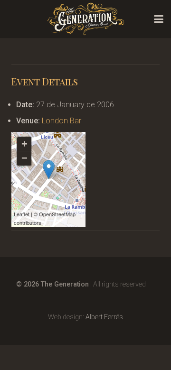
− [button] (24, 158)
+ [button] (24, 144)
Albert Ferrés (104, 317)
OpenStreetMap (57, 214)
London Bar (61, 120)
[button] (159, 19)
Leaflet (21, 214)
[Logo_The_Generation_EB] (86, 19)
